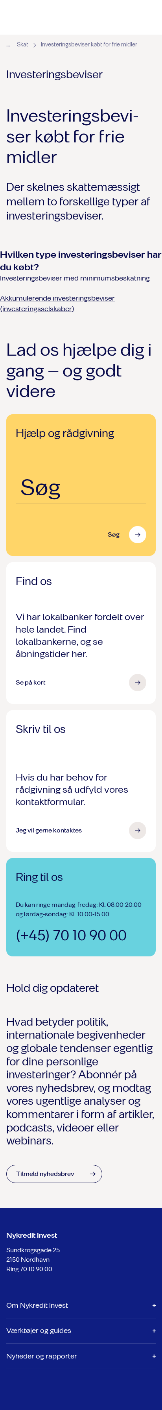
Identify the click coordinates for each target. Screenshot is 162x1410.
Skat (22, 44)
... (8, 44)
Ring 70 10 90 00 (29, 1269)
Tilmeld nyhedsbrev (45, 1173)
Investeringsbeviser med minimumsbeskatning (75, 278)
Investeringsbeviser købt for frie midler (89, 44)
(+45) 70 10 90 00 (71, 935)
